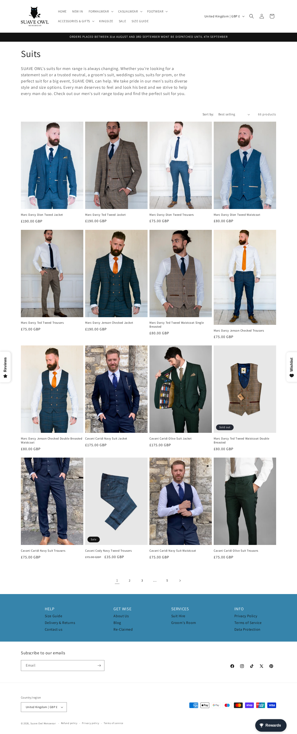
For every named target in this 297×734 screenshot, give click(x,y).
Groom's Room (183, 622)
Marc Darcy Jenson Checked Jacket (109, 323)
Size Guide (53, 616)
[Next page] (180, 581)
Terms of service (113, 723)
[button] (100, 11)
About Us (121, 616)
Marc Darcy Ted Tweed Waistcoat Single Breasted (176, 325)
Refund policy (69, 723)
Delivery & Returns (60, 622)
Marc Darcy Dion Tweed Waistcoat (237, 215)
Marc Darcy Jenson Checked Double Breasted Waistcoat (51, 440)
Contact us (54, 629)
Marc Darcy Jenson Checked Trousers (239, 330)
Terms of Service (248, 622)
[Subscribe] (99, 665)
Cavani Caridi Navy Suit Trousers (43, 551)
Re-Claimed (123, 629)
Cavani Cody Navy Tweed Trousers (108, 551)
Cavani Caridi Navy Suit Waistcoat (172, 551)
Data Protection (247, 629)
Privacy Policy (245, 616)
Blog (117, 622)
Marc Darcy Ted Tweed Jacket (105, 215)
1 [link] (117, 580)
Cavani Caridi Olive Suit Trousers (236, 551)
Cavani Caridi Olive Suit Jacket (170, 438)
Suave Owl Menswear (43, 723)
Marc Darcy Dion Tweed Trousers (171, 215)
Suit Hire (178, 616)
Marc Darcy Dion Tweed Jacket (42, 215)
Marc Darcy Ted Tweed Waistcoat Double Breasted (241, 440)
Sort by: (208, 114)
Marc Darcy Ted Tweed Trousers (42, 323)
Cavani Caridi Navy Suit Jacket (106, 438)
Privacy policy (90, 723)
